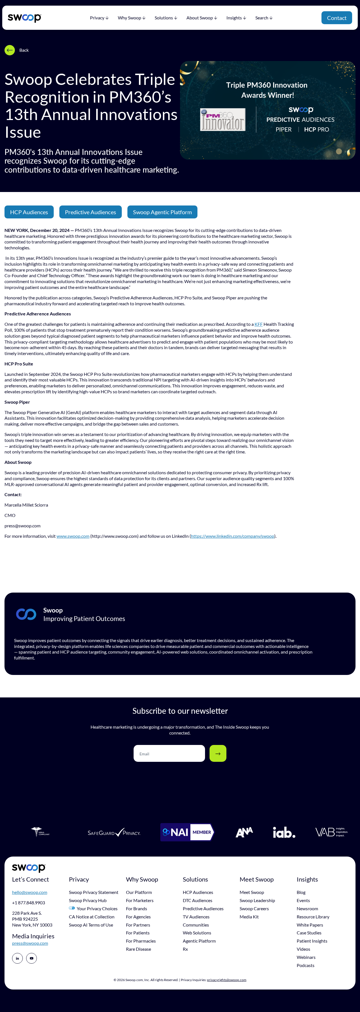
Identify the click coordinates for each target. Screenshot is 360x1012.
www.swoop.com (73, 536)
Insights (234, 17)
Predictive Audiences (90, 212)
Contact (336, 17)
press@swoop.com (30, 943)
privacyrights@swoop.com (226, 980)
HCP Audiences (29, 212)
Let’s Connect (30, 879)
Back (24, 50)
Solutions (164, 17)
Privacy (97, 17)
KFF (259, 324)
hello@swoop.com (29, 892)
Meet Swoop (257, 879)
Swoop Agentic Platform (162, 212)
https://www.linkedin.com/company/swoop (232, 536)
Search (261, 17)
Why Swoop (129, 17)
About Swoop (199, 17)
